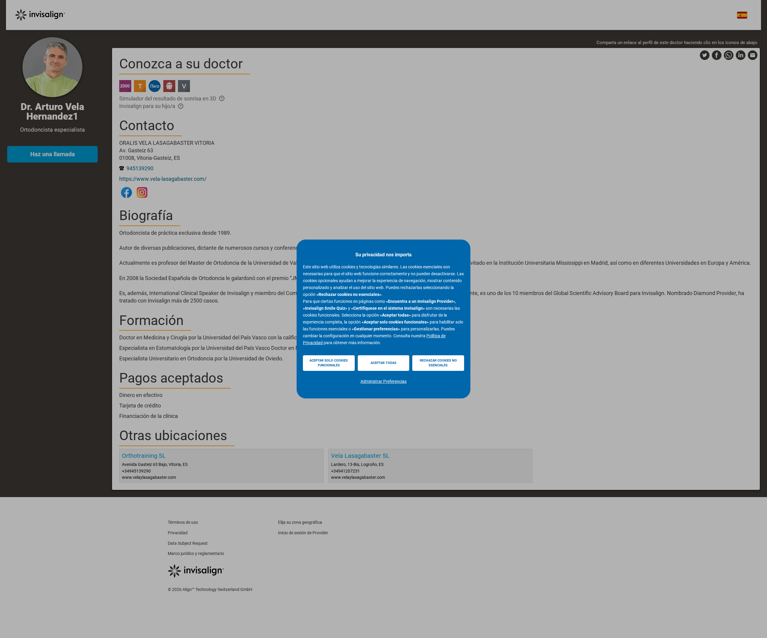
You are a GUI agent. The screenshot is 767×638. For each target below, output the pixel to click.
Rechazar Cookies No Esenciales (438, 363)
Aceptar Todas (383, 363)
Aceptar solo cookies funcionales (328, 363)
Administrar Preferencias (383, 381)
